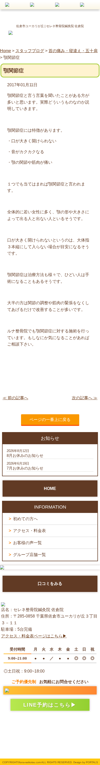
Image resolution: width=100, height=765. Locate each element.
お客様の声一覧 (27, 543)
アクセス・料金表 (29, 530)
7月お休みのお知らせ (25, 468)
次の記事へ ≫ (84, 398)
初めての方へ (25, 519)
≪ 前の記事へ (15, 398)
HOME (50, 488)
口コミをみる (50, 583)
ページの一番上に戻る (50, 419)
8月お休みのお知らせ (25, 455)
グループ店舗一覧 (29, 554)
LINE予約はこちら (47, 705)
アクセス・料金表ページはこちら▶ (34, 636)
